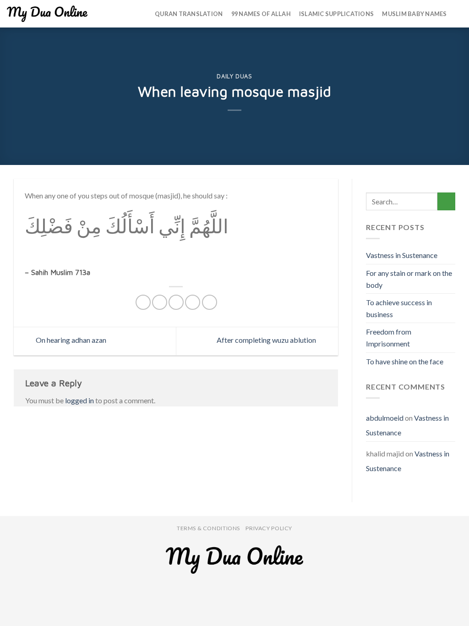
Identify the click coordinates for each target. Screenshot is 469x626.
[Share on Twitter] (159, 302)
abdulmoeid (385, 417)
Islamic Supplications (336, 13)
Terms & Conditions (208, 528)
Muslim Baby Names (414, 13)
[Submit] (446, 201)
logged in (79, 400)
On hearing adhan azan (70, 339)
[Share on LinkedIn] (209, 302)
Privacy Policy (268, 528)
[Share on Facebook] (143, 302)
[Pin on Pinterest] (192, 302)
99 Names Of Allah (261, 13)
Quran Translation (189, 13)
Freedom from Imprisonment (388, 337)
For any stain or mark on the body (409, 279)
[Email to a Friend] (176, 302)
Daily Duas (234, 76)
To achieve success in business (399, 308)
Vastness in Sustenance (401, 255)
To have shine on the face (404, 361)
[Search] (458, 13)
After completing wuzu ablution (267, 339)
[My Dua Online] (47, 13)
